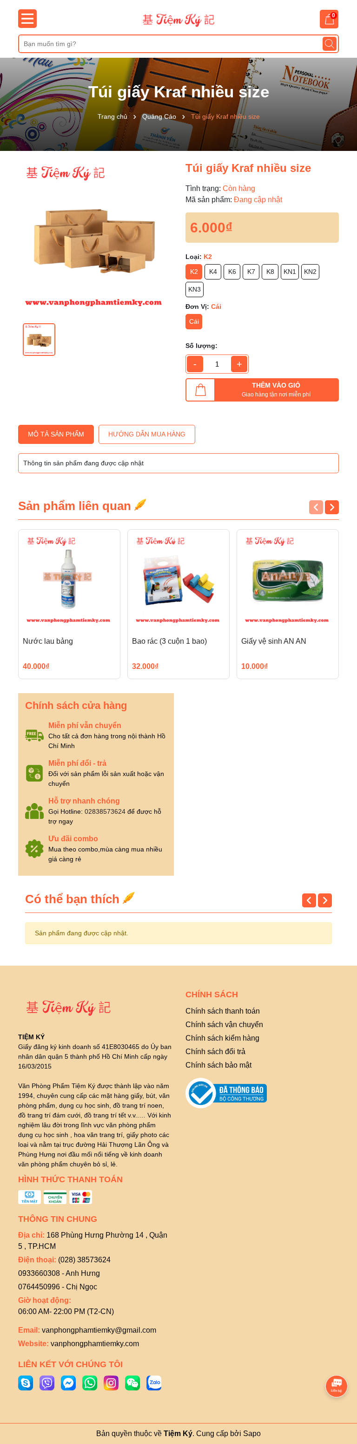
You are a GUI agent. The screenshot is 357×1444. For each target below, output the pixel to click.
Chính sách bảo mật (218, 1065)
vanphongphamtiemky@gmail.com (99, 1330)
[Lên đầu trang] (337, 1360)
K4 (213, 271)
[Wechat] (132, 1382)
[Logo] (178, 19)
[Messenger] (68, 1382)
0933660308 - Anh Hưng (59, 1273)
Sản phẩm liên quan (76, 506)
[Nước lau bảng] (69, 580)
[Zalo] (153, 1382)
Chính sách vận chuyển (224, 1025)
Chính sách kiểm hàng (222, 1038)
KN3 (194, 289)
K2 (194, 271)
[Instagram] (111, 1382)
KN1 (290, 271)
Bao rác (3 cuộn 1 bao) (169, 641)
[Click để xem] (95, 237)
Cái (194, 321)
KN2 (310, 271)
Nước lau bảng (48, 641)
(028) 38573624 (84, 1260)
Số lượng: (201, 345)
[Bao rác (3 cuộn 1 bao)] (178, 580)
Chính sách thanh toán (222, 1011)
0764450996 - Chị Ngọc (57, 1287)
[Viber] (47, 1382)
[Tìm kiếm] (330, 44)
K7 (251, 271)
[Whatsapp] (89, 1382)
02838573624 (105, 811)
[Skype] (25, 1382)
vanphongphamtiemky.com (95, 1344)
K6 (232, 271)
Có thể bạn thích (74, 899)
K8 (270, 271)
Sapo (252, 1433)
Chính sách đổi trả (215, 1052)
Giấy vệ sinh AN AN (273, 641)
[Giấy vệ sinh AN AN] (287, 580)
